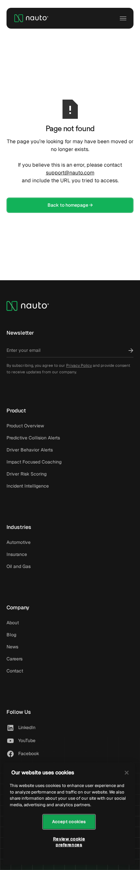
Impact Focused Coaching (34, 462)
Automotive (19, 542)
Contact (15, 671)
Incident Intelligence (28, 486)
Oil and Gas (19, 566)
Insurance (17, 554)
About (13, 623)
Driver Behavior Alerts (30, 450)
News (12, 647)
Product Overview (25, 426)
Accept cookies (69, 821)
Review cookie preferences (69, 842)
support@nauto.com (70, 172)
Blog (11, 635)
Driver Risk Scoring (27, 474)
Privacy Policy (79, 365)
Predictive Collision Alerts (33, 438)
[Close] (126, 773)
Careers (14, 659)
